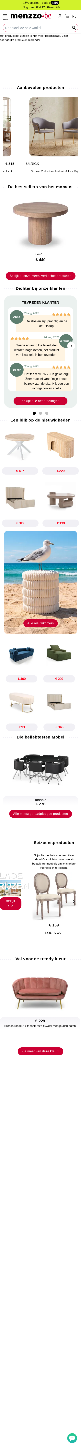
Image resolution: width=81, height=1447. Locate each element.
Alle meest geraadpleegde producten (40, 813)
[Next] (71, 346)
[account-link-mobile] (61, 16)
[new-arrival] (40, 582)
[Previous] (8, 132)
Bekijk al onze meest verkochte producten (41, 276)
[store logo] (32, 15)
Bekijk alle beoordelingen (40, 401)
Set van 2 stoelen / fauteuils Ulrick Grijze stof (40, 171)
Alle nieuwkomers (40, 623)
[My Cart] (67, 16)
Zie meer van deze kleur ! (40, 1051)
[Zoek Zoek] (74, 28)
